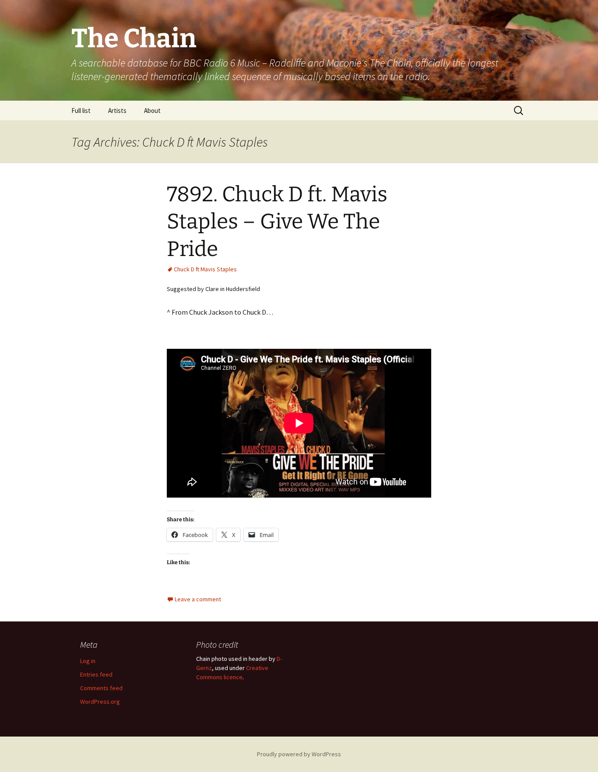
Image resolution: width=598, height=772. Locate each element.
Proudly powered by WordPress (299, 754)
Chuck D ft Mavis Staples (205, 269)
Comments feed (101, 688)
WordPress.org (100, 701)
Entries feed (96, 674)
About (152, 110)
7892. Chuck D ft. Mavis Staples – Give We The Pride (277, 222)
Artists (117, 110)
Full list (81, 110)
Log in (87, 661)
